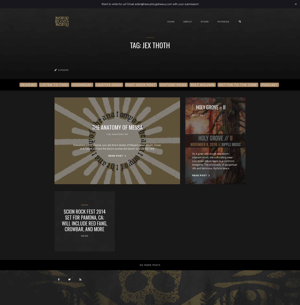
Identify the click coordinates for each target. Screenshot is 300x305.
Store (205, 21)
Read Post (116, 155)
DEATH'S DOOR (109, 85)
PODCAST (269, 85)
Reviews (197, 115)
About (187, 21)
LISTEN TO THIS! (54, 85)
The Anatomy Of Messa (117, 127)
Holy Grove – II (211, 107)
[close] (296, 4)
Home (171, 21)
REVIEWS (28, 85)
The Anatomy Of (117, 134)
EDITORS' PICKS (173, 85)
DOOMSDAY (82, 85)
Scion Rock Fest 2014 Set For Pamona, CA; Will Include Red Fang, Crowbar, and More (84, 220)
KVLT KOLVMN (202, 85)
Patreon (223, 21)
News (84, 236)
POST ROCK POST (141, 85)
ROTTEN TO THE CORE (238, 85)
